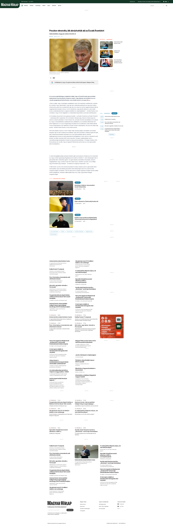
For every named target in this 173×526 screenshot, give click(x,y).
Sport (49, 5)
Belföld (26, 5)
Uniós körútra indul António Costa (118, 42)
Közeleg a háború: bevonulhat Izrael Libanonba (85, 186)
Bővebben (111, 134)
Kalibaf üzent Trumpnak (117, 51)
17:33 (102, 126)
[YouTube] (166, 1)
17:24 (102, 128)
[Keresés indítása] (163, 5)
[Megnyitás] (22, 5)
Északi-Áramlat (53, 234)
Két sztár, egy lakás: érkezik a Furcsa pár (114, 125)
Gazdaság (37, 5)
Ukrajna (62, 231)
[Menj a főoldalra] (9, 4)
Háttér (43, 5)
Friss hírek (25, 1)
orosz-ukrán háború (54, 231)
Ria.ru (88, 100)
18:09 (102, 116)
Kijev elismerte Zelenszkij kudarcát (86, 201)
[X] (168, 1)
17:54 (102, 119)
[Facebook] (163, 1)
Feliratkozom (70, 509)
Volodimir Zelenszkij (79, 231)
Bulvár (59, 5)
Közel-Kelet (105, 56)
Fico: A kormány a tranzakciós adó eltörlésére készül (118, 61)
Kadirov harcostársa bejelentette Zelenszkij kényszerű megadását (86, 218)
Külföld (31, 5)
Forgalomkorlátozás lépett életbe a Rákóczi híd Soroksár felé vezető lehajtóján (112, 130)
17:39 (102, 122)
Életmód (54, 5)
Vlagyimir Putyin (89, 231)
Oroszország (69, 231)
